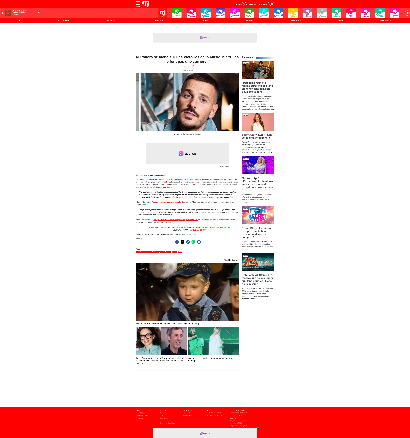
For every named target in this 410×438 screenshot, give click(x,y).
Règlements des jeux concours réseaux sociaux (238, 415)
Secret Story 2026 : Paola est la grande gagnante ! (257, 136)
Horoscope (385, 20)
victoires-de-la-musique (153, 252)
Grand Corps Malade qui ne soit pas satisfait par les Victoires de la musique (178, 179)
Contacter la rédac (167, 423)
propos (174, 252)
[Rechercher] (272, 4)
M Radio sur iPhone (214, 413)
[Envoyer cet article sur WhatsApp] (192, 243)
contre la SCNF (162, 182)
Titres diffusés (142, 415)
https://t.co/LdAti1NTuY (197, 227)
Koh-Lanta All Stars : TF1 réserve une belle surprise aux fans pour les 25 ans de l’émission (257, 279)
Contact (139, 413)
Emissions (111, 20)
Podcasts (296, 20)
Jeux (340, 20)
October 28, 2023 (199, 230)
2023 (180, 252)
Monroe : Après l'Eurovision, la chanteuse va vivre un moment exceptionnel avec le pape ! (258, 184)
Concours (163, 420)
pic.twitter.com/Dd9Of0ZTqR (218, 227)
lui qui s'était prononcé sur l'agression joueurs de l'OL (176, 220)
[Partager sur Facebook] (176, 243)
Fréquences (159, 20)
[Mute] (39, 13)
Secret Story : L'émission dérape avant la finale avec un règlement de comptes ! (257, 233)
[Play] (3, 13)
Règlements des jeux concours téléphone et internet (239, 428)
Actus (205, 20)
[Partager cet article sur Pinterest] (187, 243)
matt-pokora (167, 252)
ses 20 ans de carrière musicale (168, 202)
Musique (250, 20)
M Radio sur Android (215, 415)
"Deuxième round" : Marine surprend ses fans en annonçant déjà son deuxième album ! (257, 87)
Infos (162, 415)
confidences (140, 252)
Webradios (63, 20)
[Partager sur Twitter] (181, 243)
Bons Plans (164, 413)
